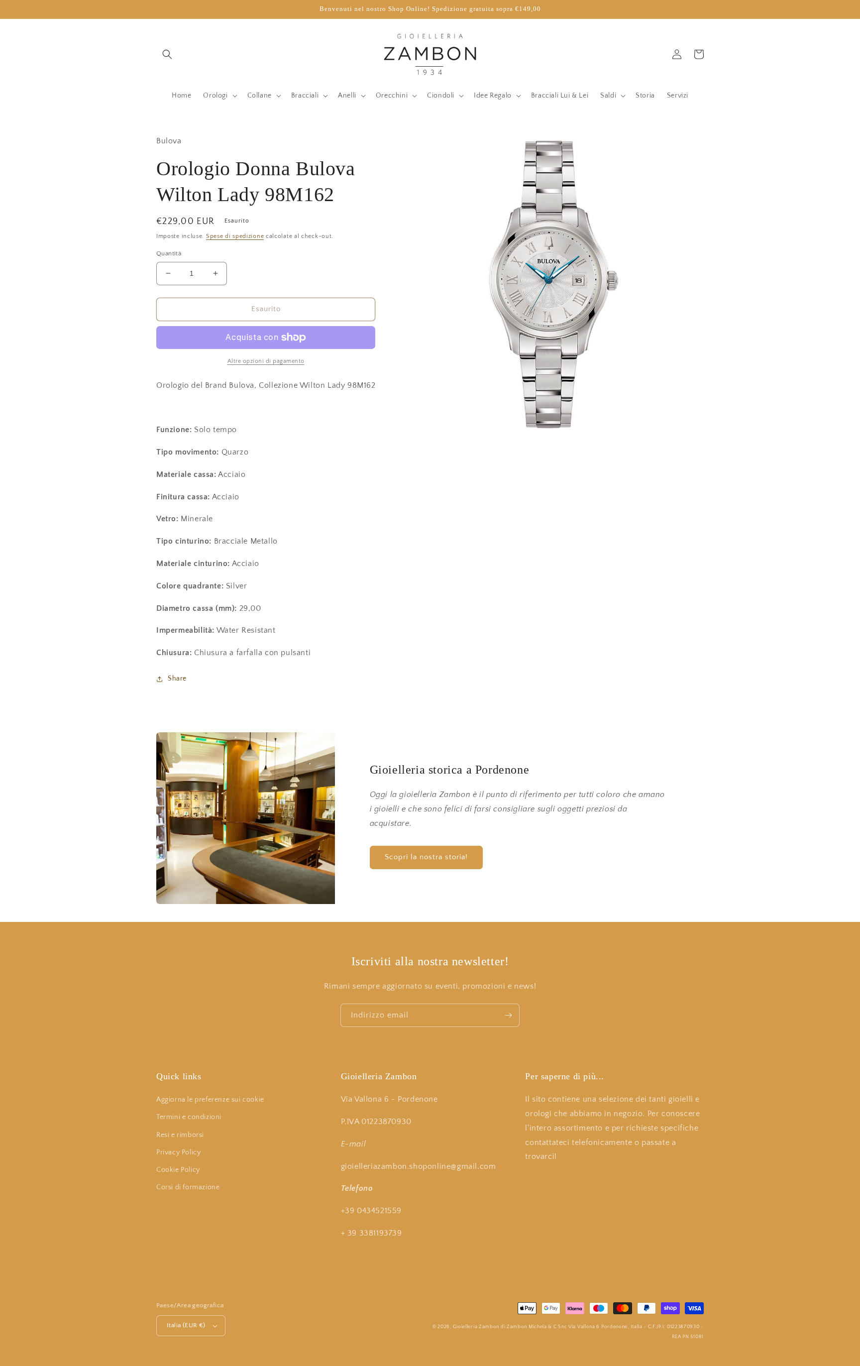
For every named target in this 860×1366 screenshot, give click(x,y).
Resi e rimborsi (180, 1135)
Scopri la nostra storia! (426, 857)
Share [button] (177, 679)
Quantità (168, 253)
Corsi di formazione (187, 1187)
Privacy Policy (178, 1152)
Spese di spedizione (235, 236)
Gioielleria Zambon (476, 1327)
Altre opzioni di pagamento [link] (266, 361)
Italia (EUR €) (186, 1325)
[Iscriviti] (508, 1015)
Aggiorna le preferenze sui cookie (210, 1100)
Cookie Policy (178, 1170)
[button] (167, 54)
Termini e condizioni (188, 1117)
